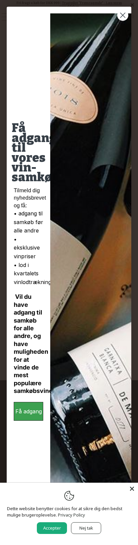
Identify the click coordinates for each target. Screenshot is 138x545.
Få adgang (28, 411)
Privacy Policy (71, 515)
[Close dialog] (123, 15)
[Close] (132, 488)
